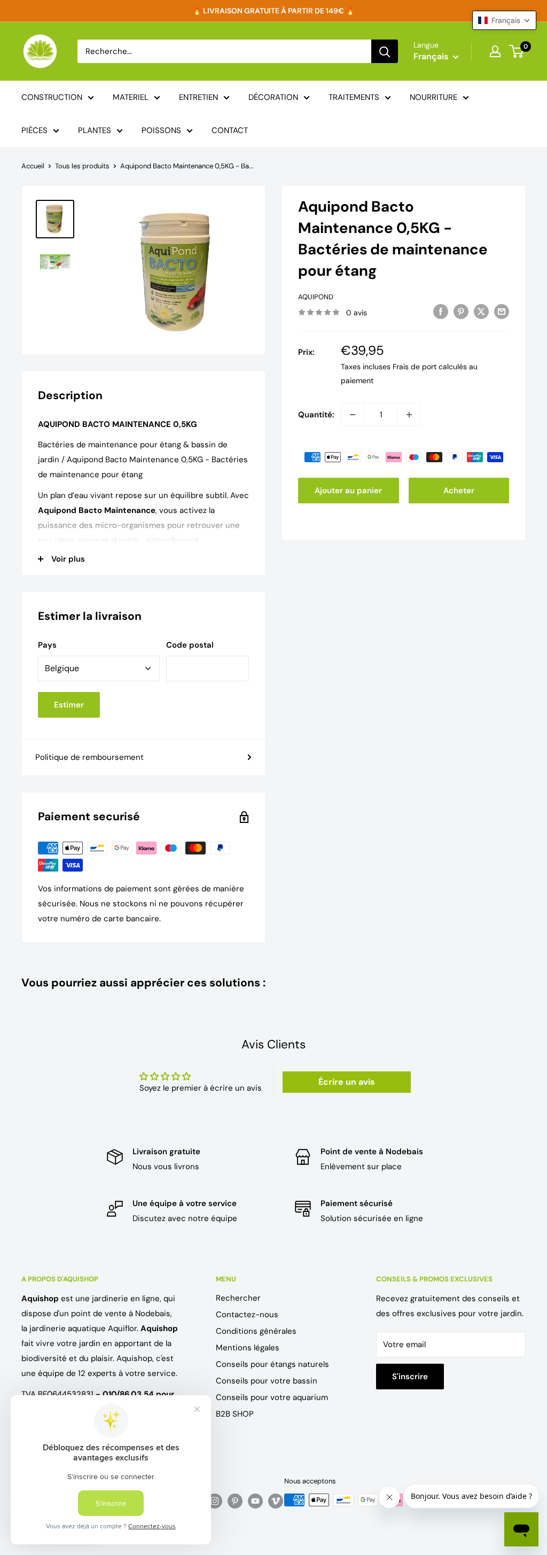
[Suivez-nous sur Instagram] (214, 1501)
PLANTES (94, 130)
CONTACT (230, 130)
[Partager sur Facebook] (440, 311)
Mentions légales (247, 1347)
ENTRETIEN (198, 97)
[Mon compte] (495, 51)
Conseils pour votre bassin (266, 1380)
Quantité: (316, 414)
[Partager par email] (501, 311)
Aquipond (315, 296)
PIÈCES (34, 130)
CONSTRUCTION (51, 97)
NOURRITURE (433, 97)
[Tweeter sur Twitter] (481, 311)
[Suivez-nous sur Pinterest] (235, 1501)
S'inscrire (410, 1376)
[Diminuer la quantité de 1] (352, 414)
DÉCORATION (273, 97)
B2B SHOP (235, 1414)
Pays (47, 645)
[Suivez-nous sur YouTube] (255, 1501)
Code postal (190, 645)
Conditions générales (256, 1331)
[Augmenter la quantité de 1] (409, 414)
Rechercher (238, 1298)
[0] (516, 51)
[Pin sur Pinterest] (461, 311)
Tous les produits (82, 165)
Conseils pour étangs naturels (272, 1364)
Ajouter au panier (348, 490)
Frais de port (414, 366)
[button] (504, 20)
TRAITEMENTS (354, 97)
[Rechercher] (384, 51)
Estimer (69, 704)
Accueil (32, 165)
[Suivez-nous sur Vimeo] (275, 1501)
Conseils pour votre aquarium (272, 1397)
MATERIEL (131, 97)
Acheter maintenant (458, 494)
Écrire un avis (346, 1081)
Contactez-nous (247, 1314)
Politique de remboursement (89, 757)
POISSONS (161, 130)
